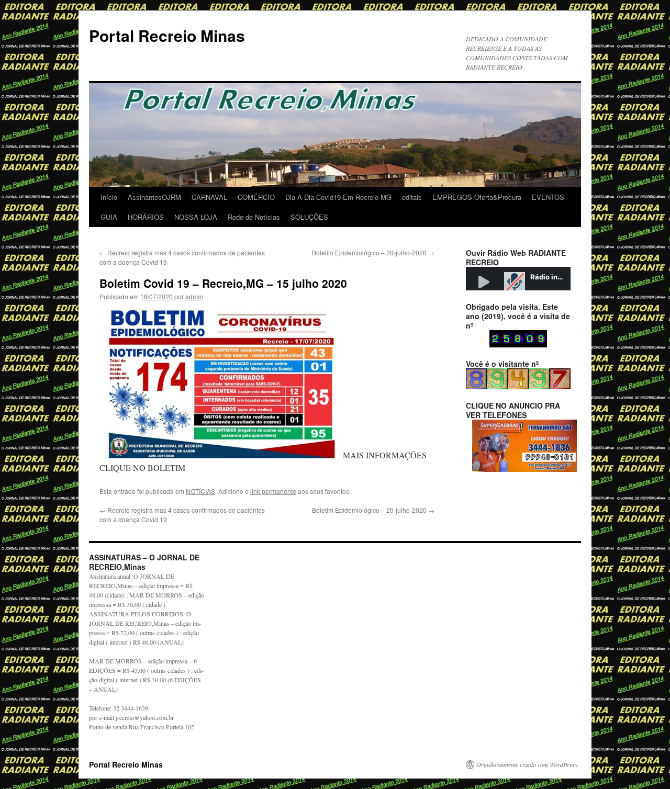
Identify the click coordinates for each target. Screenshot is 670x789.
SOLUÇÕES (309, 217)
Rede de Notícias (254, 217)
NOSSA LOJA (195, 217)
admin (194, 296)
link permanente (273, 491)
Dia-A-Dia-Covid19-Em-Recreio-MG (338, 197)
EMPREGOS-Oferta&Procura (476, 197)
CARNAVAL (209, 197)
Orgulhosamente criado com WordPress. (527, 764)
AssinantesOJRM (154, 197)
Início (108, 197)
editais (412, 197)
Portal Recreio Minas (167, 35)
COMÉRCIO (256, 197)
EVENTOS (548, 197)
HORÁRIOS (146, 217)
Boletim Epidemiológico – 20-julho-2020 (373, 252)
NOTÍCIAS (200, 491)
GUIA (108, 217)
